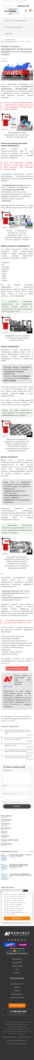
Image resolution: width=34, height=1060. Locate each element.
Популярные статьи (9, 851)
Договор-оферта (17, 994)
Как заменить (6, 828)
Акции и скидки (17, 966)
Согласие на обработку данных (17, 1043)
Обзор (16, 716)
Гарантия (17, 987)
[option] (17, 868)
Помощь (17, 990)
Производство (6, 844)
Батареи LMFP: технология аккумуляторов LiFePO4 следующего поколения (18, 744)
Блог (4, 6)
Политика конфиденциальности (16, 1040)
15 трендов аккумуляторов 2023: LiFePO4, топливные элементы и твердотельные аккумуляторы (18, 750)
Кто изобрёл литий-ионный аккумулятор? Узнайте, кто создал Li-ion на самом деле (18, 738)
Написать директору (17, 997)
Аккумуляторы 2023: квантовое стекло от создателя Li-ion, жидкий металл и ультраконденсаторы (18, 756)
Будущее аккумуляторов (19, 718)
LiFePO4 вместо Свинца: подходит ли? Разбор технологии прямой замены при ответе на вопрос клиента (17, 732)
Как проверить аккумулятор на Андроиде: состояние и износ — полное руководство (19, 865)
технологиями (25, 354)
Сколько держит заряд (9, 840)
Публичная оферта (24, 1037)
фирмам (29, 471)
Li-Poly (12, 721)
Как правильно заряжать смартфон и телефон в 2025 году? (20, 855)
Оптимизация (6, 820)
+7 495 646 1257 (18, 1011)
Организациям (17, 962)
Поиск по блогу (7, 887)
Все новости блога (10, 39)
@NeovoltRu (7, 686)
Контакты (11, 6)
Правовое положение (9, 1037)
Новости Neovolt (24, 716)
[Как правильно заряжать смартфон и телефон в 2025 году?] (5, 857)
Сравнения (5, 836)
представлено (17, 387)
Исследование (5, 718)
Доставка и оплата (17, 984)
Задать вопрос (17, 1005)
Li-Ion (8, 721)
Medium (17, 704)
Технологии (5, 61)
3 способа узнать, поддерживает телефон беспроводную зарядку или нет (20, 875)
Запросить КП (23, 6)
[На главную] (2, 39)
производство (8, 716)
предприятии (16, 249)
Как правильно (6, 816)
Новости (4, 832)
